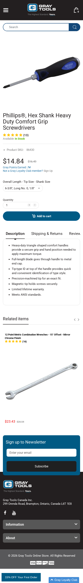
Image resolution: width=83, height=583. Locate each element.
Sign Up (48, 170)
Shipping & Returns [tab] (47, 233)
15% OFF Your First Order (21, 577)
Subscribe (41, 466)
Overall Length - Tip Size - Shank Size (26, 181)
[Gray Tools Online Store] (41, 10)
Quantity (8, 199)
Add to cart (44, 216)
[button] (16, 341)
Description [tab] (15, 233)
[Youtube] (14, 513)
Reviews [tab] (76, 233)
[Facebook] (5, 513)
